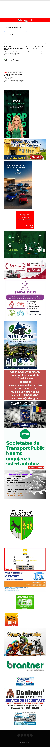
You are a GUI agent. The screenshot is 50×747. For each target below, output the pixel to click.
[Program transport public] (25, 257)
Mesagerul (6, 51)
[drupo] (25, 570)
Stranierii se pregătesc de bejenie (34, 46)
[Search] (45, 20)
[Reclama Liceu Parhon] (25, 159)
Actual (5, 45)
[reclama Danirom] (25, 709)
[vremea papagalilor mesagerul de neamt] (25, 642)
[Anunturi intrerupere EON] (25, 220)
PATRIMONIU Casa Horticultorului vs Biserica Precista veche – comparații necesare (13, 48)
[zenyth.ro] (25, 602)
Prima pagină (6, 24)
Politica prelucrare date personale (25, 739)
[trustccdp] (11, 625)
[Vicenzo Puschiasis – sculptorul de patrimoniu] (14, 65)
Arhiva (27, 45)
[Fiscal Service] (25, 681)
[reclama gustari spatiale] (25, 427)
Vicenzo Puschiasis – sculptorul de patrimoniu (13, 75)
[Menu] (5, 20)
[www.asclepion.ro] (25, 320)
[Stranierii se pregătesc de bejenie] (36, 37)
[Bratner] (25, 674)
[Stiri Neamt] (25, 20)
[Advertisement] (25, 9)
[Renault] (18, 208)
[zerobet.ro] (16, 137)
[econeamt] (21, 547)
